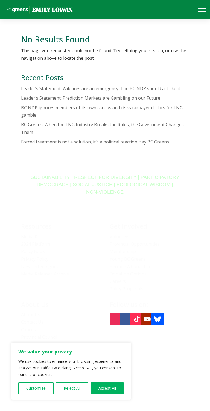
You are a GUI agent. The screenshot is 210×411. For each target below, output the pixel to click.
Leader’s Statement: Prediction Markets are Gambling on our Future (90, 98)
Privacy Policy (34, 259)
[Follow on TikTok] (136, 319)
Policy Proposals (126, 289)
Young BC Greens (128, 259)
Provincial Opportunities (135, 244)
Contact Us (32, 322)
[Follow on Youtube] (147, 319)
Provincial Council (39, 337)
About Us (30, 315)
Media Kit (30, 237)
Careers (118, 281)
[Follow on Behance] (157, 319)
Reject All (72, 388)
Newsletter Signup (40, 266)
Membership (123, 251)
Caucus (28, 330)
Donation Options (128, 274)
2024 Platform (35, 244)
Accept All (107, 388)
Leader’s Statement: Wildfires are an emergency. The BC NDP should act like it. (101, 88)
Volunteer (120, 237)
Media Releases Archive (45, 274)
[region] (71, 371)
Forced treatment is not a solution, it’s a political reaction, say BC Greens (95, 142)
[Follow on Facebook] (126, 319)
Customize (36, 388)
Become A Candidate (130, 266)
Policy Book (33, 251)
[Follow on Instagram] (116, 319)
